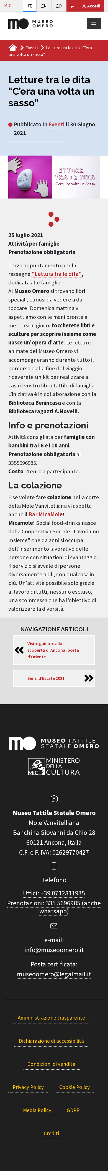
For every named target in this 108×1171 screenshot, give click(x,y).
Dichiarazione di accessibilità (51, 1040)
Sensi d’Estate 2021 (46, 678)
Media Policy (37, 1110)
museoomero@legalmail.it (54, 974)
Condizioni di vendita (51, 1064)
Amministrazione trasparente (51, 1017)
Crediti (51, 1133)
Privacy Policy (28, 1087)
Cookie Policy (74, 1087)
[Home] (30, 23)
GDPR (73, 1110)
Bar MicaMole (46, 514)
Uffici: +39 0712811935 (54, 893)
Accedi (93, 6)
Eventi (31, 47)
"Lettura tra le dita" (57, 274)
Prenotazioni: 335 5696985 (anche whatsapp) (54, 907)
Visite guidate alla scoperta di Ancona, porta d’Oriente (53, 650)
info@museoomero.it (54, 950)
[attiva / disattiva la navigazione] (94, 23)
